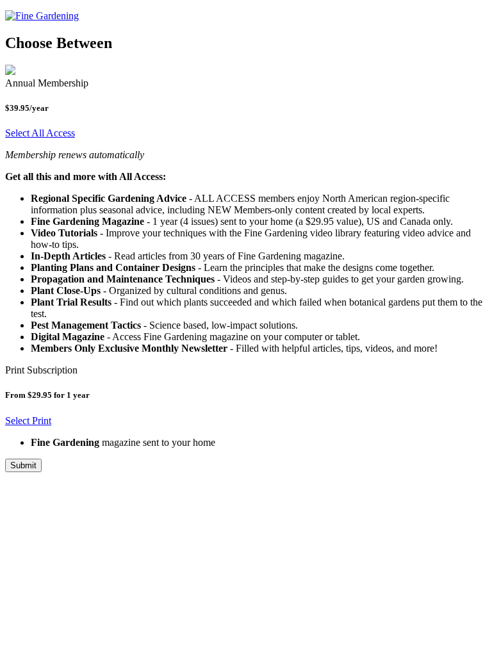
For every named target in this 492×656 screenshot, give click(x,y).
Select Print (28, 420)
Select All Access (40, 132)
